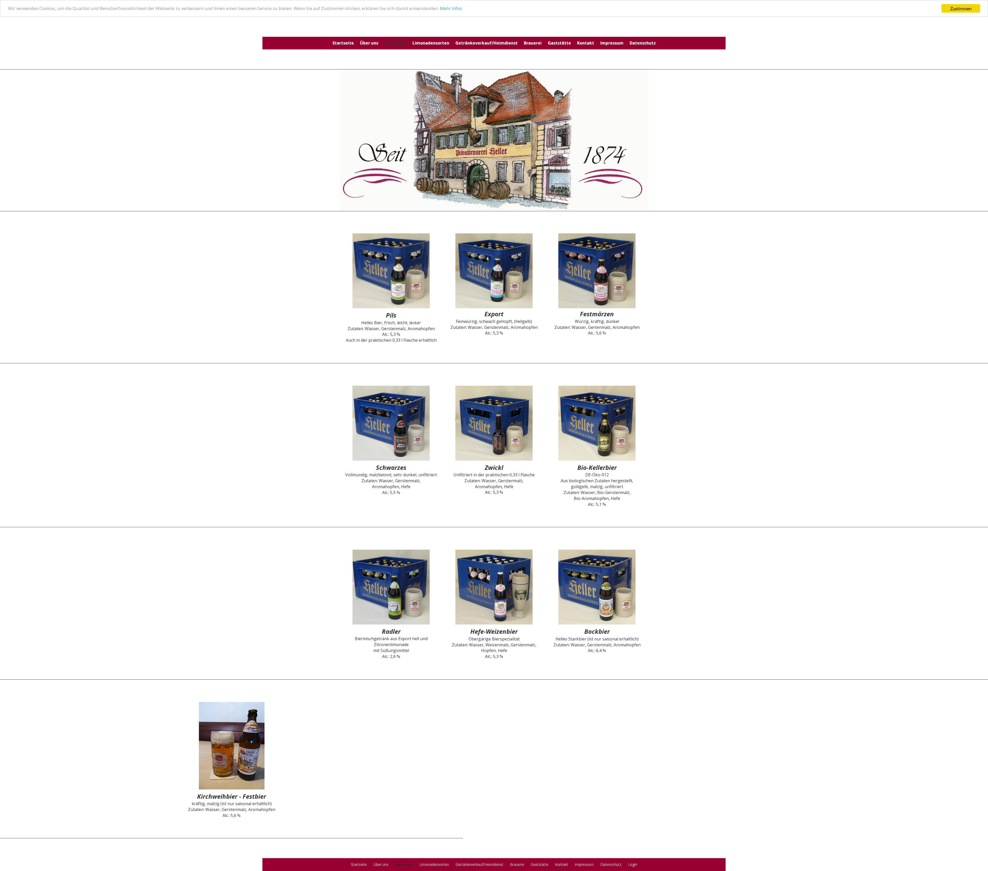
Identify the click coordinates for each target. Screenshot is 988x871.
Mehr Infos (451, 9)
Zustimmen (961, 8)
